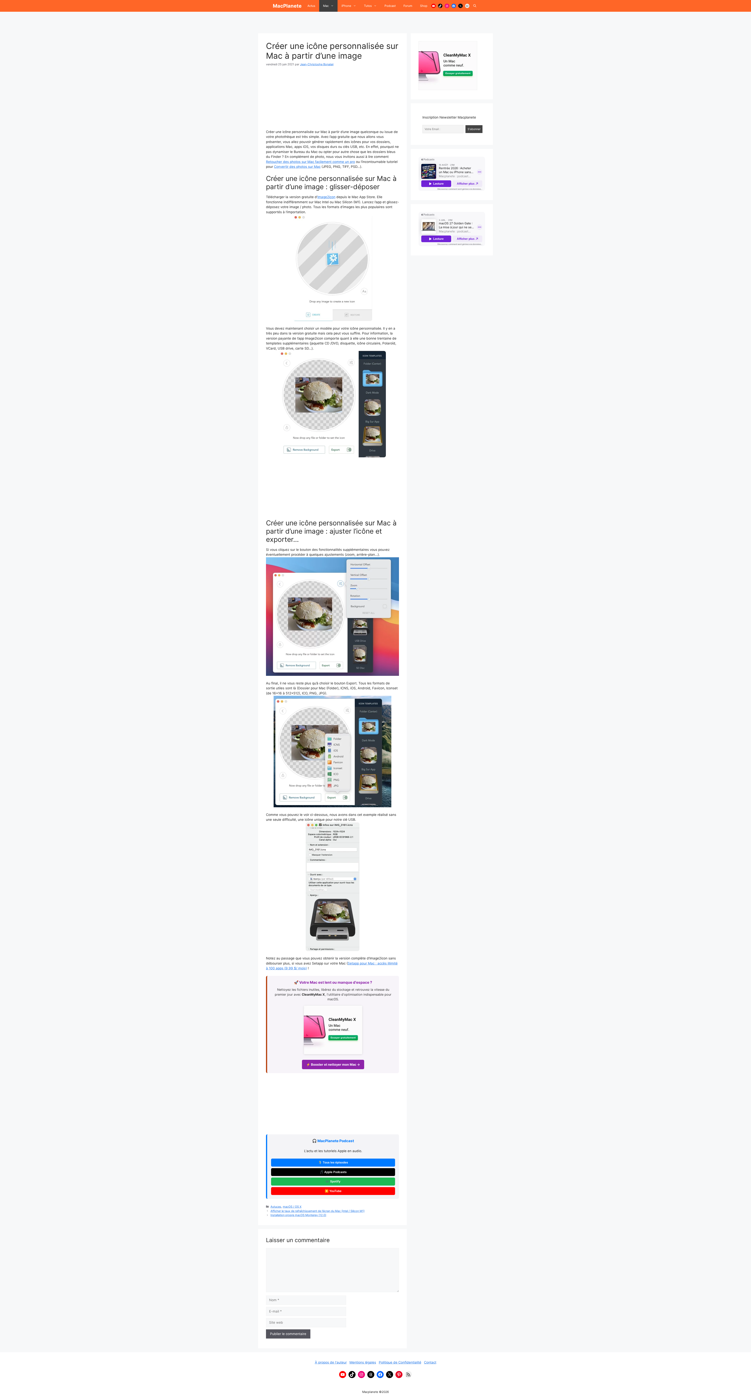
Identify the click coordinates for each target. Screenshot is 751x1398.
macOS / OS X (292, 1206)
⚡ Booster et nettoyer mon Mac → (333, 1064)
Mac (326, 6)
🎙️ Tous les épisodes (333, 1162)
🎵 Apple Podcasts (333, 1172)
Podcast (390, 6)
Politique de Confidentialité (400, 1362)
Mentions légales (362, 1362)
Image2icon (326, 197)
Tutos (368, 6)
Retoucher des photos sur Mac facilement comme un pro (310, 162)
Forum (407, 6)
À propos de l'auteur (331, 1362)
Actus (311, 6)
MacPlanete (287, 6)
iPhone (346, 6)
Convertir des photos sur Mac (297, 167)
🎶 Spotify (333, 1181)
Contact (430, 1362)
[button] (474, 6)
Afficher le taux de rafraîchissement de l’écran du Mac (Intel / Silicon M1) (317, 1211)
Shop (423, 6)
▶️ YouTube (333, 1191)
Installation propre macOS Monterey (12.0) (298, 1215)
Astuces (275, 1206)
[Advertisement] (375, 20)
